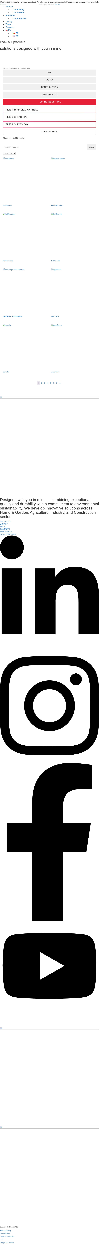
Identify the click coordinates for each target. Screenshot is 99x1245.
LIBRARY (4, 524)
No (59, 4)
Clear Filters (50, 132)
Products (12, 68)
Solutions (10, 15)
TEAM (2, 526)
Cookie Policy (5, 1234)
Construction (49, 87)
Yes (55, 4)
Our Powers (18, 12)
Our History (18, 10)
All (49, 72)
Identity (9, 7)
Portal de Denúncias (7, 1237)
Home (5, 68)
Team (8, 24)
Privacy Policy (5, 1230)
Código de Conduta (7, 1243)
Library (9, 21)
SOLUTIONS (5, 521)
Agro (50, 80)
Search (91, 147)
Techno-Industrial (49, 102)
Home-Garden (49, 94)
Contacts (10, 27)
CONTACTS (5, 529)
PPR (1, 1240)
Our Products (19, 18)
